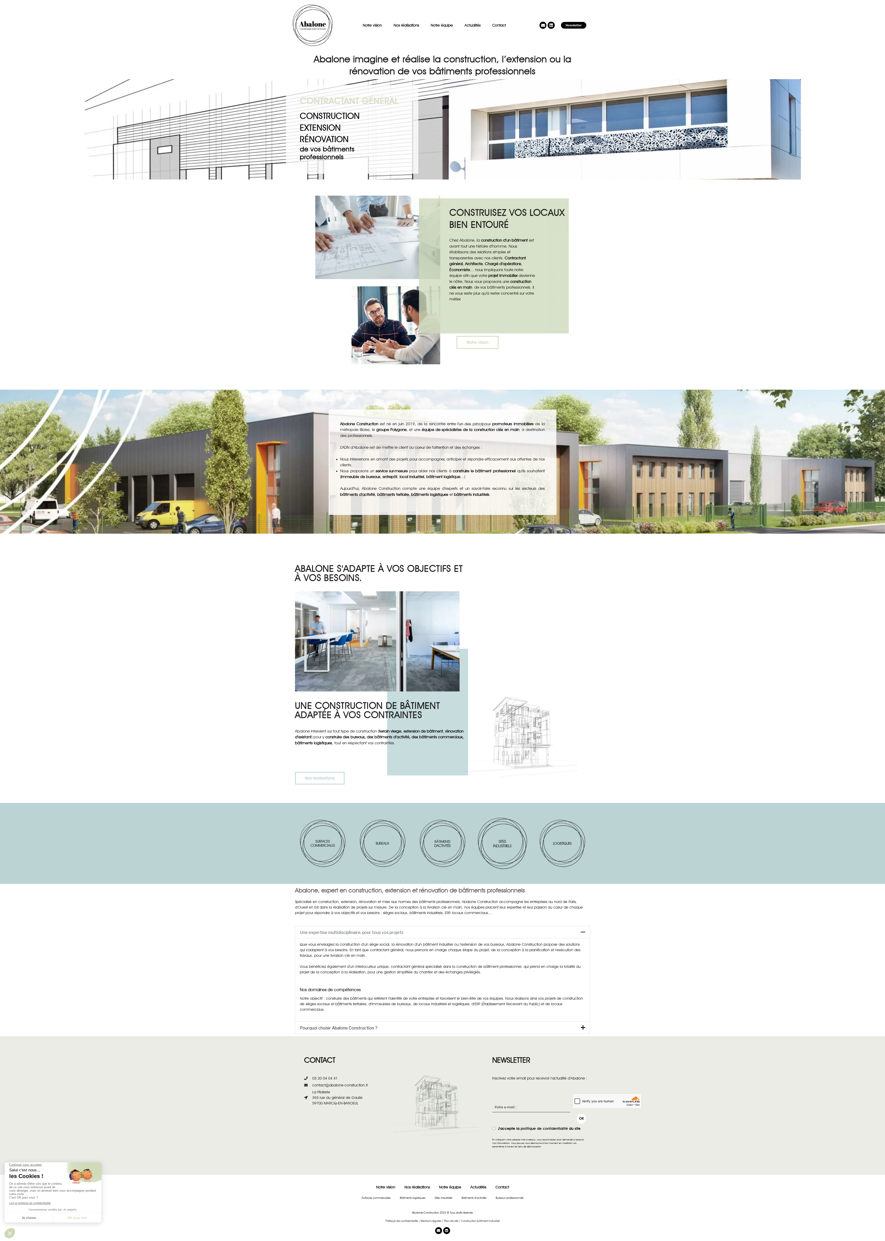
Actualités (473, 25)
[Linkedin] (551, 25)
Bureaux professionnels (510, 1197)
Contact (499, 25)
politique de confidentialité (544, 1128)
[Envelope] (543, 25)
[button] (442, 932)
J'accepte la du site (539, 1128)
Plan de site (451, 1221)
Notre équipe (442, 25)
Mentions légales (431, 1221)
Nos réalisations (406, 25)
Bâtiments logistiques (412, 1197)
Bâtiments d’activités (474, 1197)
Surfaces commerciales (376, 1197)
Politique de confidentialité (402, 1221)
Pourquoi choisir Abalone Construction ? (338, 1028)
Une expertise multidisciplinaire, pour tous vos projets (351, 932)
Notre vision (372, 25)
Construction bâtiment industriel (480, 1221)
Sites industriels (443, 1197)
